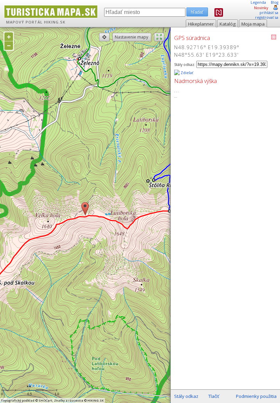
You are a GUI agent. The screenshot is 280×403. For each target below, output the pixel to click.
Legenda (258, 2)
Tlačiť (213, 396)
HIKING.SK (55, 22)
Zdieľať (186, 72)
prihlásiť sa (269, 12)
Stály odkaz (186, 396)
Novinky (261, 7)
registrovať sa (266, 17)
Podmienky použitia (256, 396)
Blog (274, 2)
